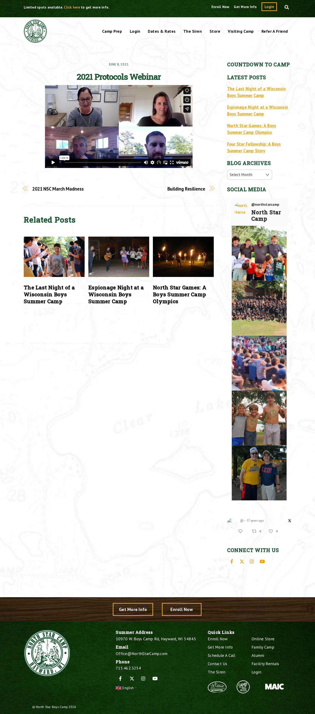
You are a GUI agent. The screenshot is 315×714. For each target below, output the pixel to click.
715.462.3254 (128, 668)
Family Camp (263, 647)
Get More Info (245, 7)
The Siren (192, 31)
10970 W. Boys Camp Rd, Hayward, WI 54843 (156, 638)
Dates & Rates (162, 31)
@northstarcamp (265, 205)
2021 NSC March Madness (58, 189)
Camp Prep (112, 31)
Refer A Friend (275, 31)
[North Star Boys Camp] (35, 40)
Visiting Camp (241, 31)
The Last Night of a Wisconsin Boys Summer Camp (49, 294)
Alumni (258, 655)
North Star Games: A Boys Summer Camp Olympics (179, 294)
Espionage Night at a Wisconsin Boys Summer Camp (116, 294)
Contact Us (217, 663)
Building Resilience (186, 189)
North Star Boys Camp (52, 707)
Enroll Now (220, 7)
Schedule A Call (221, 655)
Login (269, 6)
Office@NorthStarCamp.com (141, 653)
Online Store (263, 638)
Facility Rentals (265, 663)
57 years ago (255, 521)
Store (215, 31)
